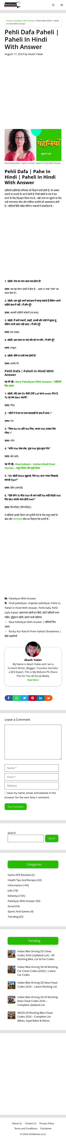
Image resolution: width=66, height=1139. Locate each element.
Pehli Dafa (45, 608)
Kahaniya (13, 895)
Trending (13, 916)
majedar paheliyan (39, 603)
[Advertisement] (33, 95)
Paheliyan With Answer (24, 20)
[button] (53, 5)
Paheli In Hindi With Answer (21, 608)
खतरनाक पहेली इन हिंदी (30, 612)
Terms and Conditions (25, 1128)
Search (12, 833)
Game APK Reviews (19, 875)
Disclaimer (46, 1128)
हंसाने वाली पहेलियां (33, 617)
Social (11, 906)
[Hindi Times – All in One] (19, 5)
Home (9, 20)
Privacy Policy (46, 1123)
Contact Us (30, 1123)
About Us (17, 1123)
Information (15, 885)
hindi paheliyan (18, 603)
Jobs (10, 890)
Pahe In (55, 603)
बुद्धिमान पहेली (17, 617)
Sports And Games (19, 911)
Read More (33, 679)
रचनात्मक (17, 519)
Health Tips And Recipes (22, 880)
